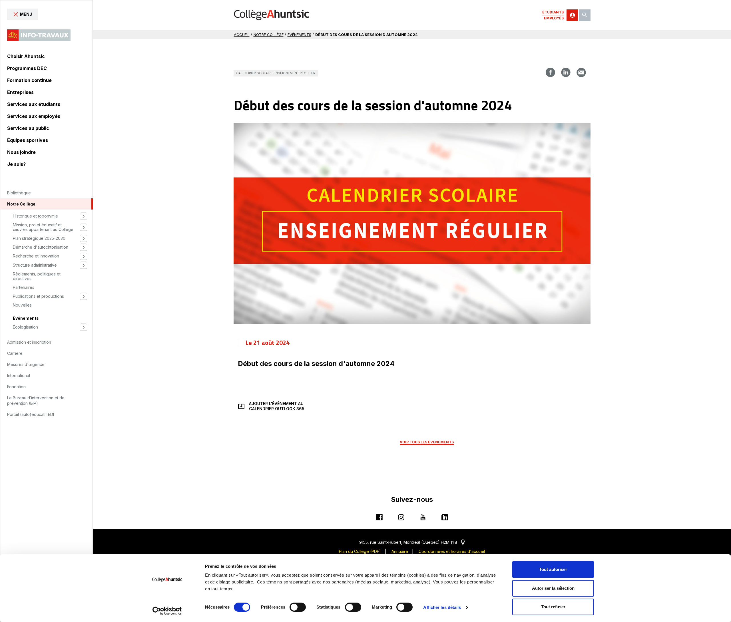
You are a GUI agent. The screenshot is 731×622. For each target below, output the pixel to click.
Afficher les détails (442, 607)
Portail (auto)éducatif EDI (30, 414)
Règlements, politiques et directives (37, 276)
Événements (26, 318)
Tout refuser (553, 606)
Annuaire (399, 551)
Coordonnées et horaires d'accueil (452, 551)
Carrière (15, 353)
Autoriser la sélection (553, 588)
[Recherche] (585, 15)
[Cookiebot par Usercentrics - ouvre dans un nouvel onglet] (167, 611)
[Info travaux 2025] (39, 35)
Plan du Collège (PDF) (360, 551)
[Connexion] (572, 15)
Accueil (242, 34)
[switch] (298, 607)
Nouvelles (22, 305)
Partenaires (23, 287)
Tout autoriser (553, 569)
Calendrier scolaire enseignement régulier (275, 73)
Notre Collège (269, 34)
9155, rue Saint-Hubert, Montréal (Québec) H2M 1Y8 (412, 542)
